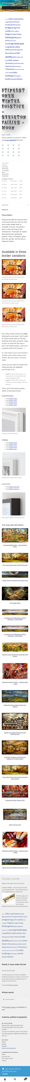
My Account (5, 1079)
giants (19, 38)
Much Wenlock (10, 53)
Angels (7, 22)
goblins (7, 40)
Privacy (4, 1042)
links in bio (7, 1027)
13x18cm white (13, 398)
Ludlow (17, 47)
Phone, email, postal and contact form (12, 1025)
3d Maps (6, 19)
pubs (14, 57)
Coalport (16, 31)
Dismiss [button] (5, 1074)
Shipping (4, 1046)
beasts (18, 25)
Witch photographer (8, 3)
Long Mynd (9, 47)
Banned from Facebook (10, 916)
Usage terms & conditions (9, 1048)
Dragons (8, 34)
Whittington (17, 76)
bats (14, 25)
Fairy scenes (5, 166)
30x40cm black (13, 405)
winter (8, 79)
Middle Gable (9, 50)
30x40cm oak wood (14, 489)
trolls (10, 73)
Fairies (8, 37)
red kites (20, 941)
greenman (13, 40)
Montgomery (18, 50)
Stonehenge (14, 985)
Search (15, 1079)
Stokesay (18, 66)
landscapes (19, 43)
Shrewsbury (10, 63)
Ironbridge (9, 43)
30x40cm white (13, 400)
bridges (8, 27)
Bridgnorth (16, 28)
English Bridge (16, 34)
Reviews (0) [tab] (5, 209)
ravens (18, 57)
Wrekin (20, 79)
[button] (24, 7)
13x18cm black (13, 403)
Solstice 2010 (19, 63)
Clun (12, 31)
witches (14, 79)
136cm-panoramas (15, 19)
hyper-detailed (10, 140)
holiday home (10, 1007)
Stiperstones (10, 66)
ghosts (14, 37)
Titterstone (9, 69)
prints (23, 896)
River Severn (14, 60)
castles (8, 31)
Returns (4, 1044)
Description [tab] (5, 205)
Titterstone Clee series (8, 950)
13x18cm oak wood (14, 487)
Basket (23, 1078)
